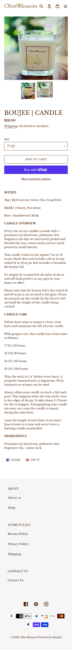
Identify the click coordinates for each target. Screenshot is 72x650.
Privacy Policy (18, 544)
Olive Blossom (28, 637)
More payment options (36, 178)
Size (6, 139)
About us (14, 497)
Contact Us (16, 580)
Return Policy (18, 534)
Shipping (10, 126)
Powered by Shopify (50, 637)
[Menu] (65, 6)
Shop (11, 507)
